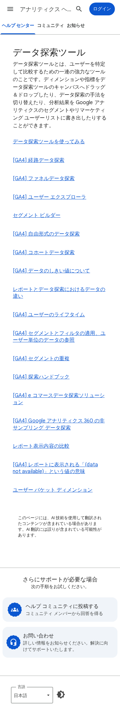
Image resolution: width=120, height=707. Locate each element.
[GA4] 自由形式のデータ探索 (46, 234)
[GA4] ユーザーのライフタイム (49, 315)
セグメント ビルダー (36, 215)
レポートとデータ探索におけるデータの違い (59, 293)
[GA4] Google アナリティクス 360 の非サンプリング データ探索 (59, 424)
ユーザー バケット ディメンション (52, 490)
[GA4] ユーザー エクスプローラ (49, 197)
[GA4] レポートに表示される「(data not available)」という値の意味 (55, 468)
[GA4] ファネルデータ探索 (44, 178)
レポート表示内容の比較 (41, 446)
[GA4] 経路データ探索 (38, 160)
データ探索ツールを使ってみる (49, 141)
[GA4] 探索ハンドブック (41, 377)
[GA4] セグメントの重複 (41, 358)
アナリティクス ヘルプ (46, 9)
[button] (10, 9)
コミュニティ (50, 25)
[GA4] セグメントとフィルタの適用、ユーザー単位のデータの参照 (59, 337)
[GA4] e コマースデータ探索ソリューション (59, 399)
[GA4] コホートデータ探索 (44, 252)
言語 (21, 686)
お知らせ (76, 25)
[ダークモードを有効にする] (60, 694)
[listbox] (32, 695)
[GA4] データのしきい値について (51, 271)
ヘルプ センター (18, 25)
